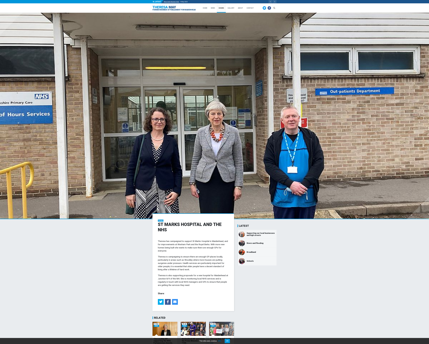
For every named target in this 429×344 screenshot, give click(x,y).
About (240, 8)
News (213, 8)
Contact (250, 8)
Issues (221, 8)
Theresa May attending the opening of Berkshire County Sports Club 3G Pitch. (188, 2)
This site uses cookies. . (210, 341)
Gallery (231, 8)
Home (205, 8)
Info (219, 341)
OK (227, 341)
